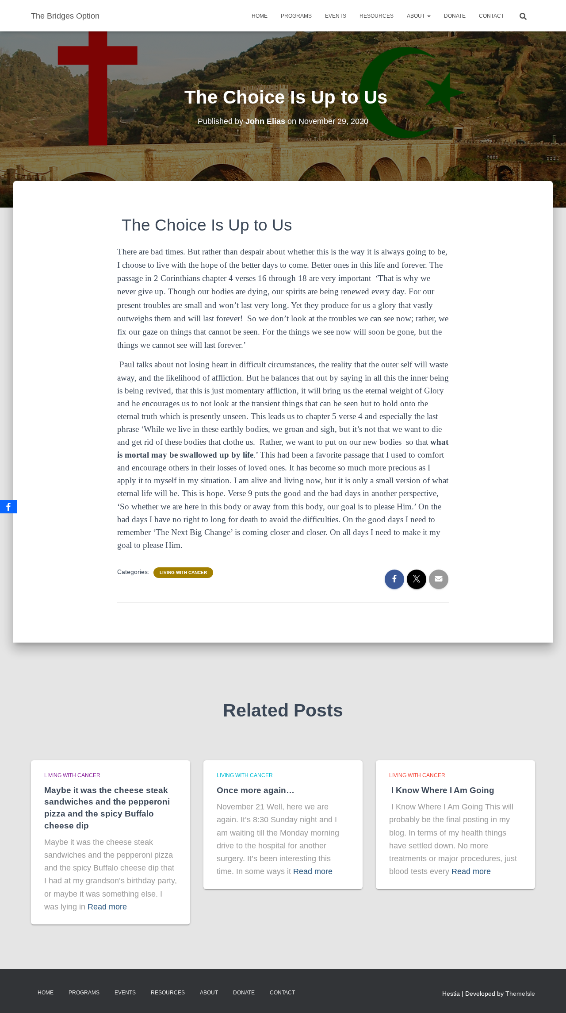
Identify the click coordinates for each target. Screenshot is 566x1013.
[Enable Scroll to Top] (548, 995)
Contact (491, 16)
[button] (428, 16)
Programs (296, 16)
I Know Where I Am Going (441, 790)
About (416, 16)
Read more (107, 906)
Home (260, 16)
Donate (455, 16)
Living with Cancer (183, 572)
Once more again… (255, 790)
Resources (376, 16)
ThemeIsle (520, 993)
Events (335, 16)
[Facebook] (8, 506)
